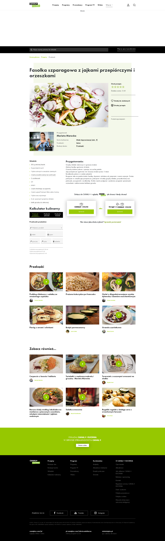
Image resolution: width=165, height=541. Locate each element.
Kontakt (118, 480)
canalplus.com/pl (36, 531)
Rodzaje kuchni (53, 468)
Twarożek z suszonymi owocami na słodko (118, 377)
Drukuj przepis (119, 105)
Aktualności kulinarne (100, 468)
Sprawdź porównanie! (112, 222)
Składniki (51, 471)
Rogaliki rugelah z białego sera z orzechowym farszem (117, 411)
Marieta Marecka (66, 135)
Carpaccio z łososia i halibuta (43, 376)
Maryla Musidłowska (75, 414)
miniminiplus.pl (107, 531)
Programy (66, 5)
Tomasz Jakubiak (38, 300)
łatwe (78, 143)
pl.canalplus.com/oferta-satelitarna (78, 531)
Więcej (108, 5)
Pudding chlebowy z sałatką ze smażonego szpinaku (43, 295)
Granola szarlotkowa (111, 327)
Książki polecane (99, 471)
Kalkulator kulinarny (54, 475)
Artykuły (96, 464)
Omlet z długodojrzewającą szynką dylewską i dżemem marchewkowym (118, 295)
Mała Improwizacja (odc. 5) (86, 140)
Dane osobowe (121, 490)
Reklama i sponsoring (123, 477)
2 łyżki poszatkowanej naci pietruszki (43, 175)
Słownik (95, 475)
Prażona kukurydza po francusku (80, 294)
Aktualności (119, 468)
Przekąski (80, 146)
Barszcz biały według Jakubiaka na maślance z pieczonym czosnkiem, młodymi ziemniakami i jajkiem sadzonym (45, 413)
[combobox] (69, 50)
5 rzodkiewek (35, 178)
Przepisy (55, 5)
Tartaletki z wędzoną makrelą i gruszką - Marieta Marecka (80, 377)
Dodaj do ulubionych (122, 101)
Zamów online (82, 445)
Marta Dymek (110, 331)
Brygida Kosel (110, 382)
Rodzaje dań (52, 464)
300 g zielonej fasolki (38, 164)
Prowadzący (77, 5)
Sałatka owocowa (74, 410)
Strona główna (34, 57)
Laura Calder (73, 331)
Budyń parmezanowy (75, 327)
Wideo (100, 5)
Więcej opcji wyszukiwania (126, 49)
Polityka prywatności (122, 493)
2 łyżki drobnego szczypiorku (41, 189)
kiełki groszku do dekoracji (40, 202)
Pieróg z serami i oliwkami (41, 327)
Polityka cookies (121, 497)
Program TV (90, 5)
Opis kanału (120, 464)
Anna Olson (110, 416)
